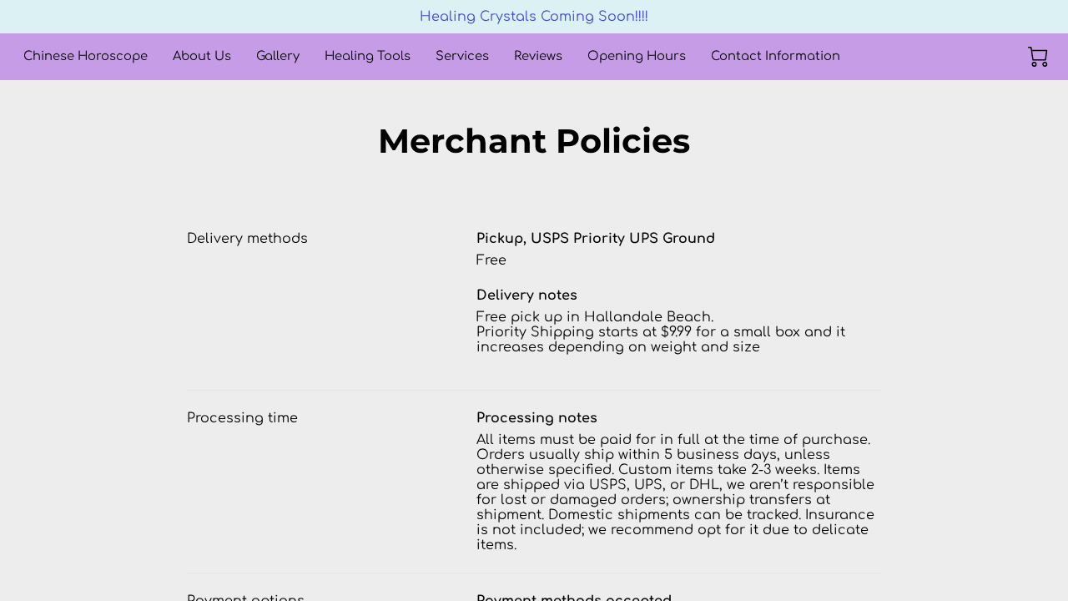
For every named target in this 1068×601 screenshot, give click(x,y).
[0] (1038, 57)
